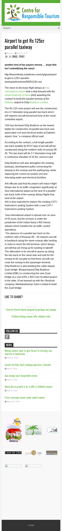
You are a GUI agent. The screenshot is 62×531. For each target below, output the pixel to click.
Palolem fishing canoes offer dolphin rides (31, 316)
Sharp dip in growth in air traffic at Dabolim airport (29, 386)
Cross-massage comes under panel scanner (25, 397)
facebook (7, 336)
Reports (10, 53)
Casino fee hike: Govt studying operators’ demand (28, 365)
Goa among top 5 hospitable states (21, 375)
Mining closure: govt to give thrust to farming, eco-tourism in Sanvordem (29, 352)
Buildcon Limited (39, 102)
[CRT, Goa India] (32, 20)
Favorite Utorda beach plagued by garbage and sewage (31, 309)
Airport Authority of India (17, 95)
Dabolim (9, 102)
